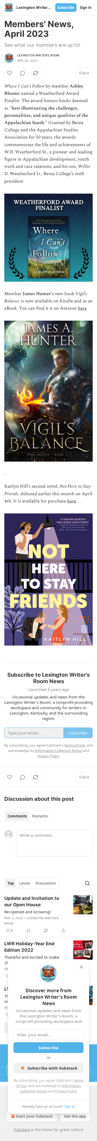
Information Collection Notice (58, 750)
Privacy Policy (66, 1091)
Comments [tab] (17, 816)
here (82, 308)
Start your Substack (34, 1116)
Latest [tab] (24, 883)
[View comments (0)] (22, 73)
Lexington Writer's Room (38, 55)
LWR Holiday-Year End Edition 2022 (29, 947)
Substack (22, 1129)
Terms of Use (74, 745)
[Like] (9, 73)
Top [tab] (11, 883)
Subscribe (65, 7)
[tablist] (27, 816)
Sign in (86, 7)
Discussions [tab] (46, 883)
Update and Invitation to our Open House (31, 901)
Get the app (75, 1116)
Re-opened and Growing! (27, 911)
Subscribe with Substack (52, 1068)
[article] (48, 914)
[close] (81, 967)
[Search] (87, 883)
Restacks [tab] (40, 816)
